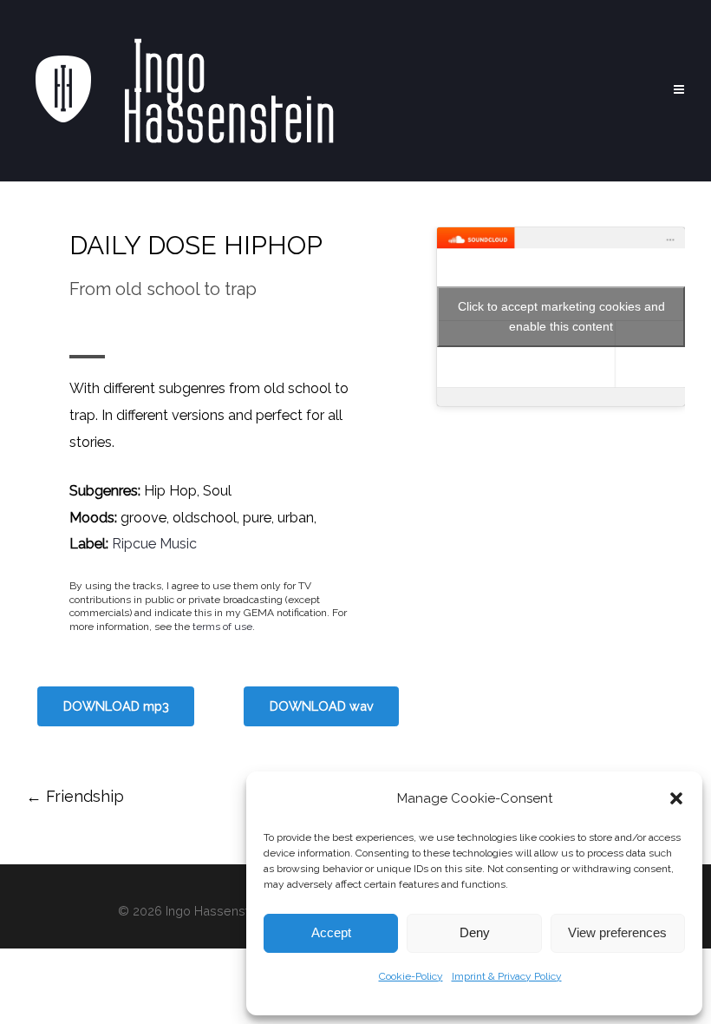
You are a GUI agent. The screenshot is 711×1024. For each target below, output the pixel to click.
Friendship (75, 796)
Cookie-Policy (411, 976)
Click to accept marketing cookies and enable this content (561, 316)
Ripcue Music (154, 543)
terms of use (222, 626)
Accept (331, 932)
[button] (676, 798)
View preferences (617, 932)
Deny (475, 932)
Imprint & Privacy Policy (507, 976)
